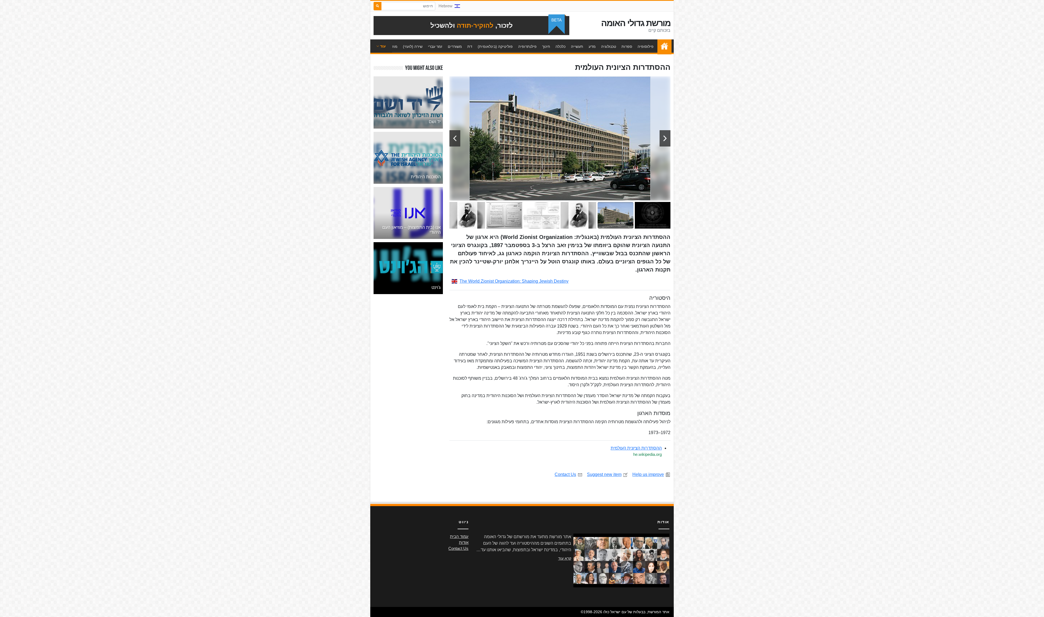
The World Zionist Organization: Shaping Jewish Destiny (513, 281)
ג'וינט (436, 287)
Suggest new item (604, 474)
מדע (592, 46)
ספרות (627, 46)
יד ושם (435, 121)
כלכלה (560, 46)
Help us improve (648, 474)
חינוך (546, 46)
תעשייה (577, 46)
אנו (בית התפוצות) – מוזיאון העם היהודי (411, 230)
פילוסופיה (646, 46)
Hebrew (445, 6)
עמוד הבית (663, 46)
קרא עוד (564, 558)
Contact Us (565, 474)
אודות (463, 542)
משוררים (455, 46)
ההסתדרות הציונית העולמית (636, 448)
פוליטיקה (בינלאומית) (495, 46)
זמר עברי (435, 46)
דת (469, 46)
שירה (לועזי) (412, 46)
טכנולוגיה (608, 46)
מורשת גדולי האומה (635, 23)
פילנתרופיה (527, 46)
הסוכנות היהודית (426, 176)
